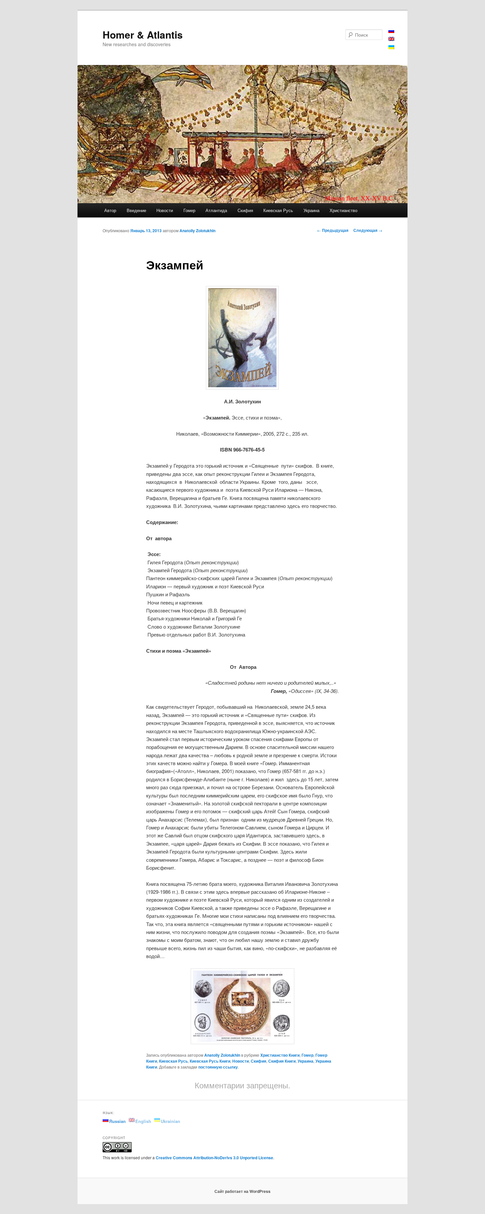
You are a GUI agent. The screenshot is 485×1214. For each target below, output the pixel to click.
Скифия (245, 210)
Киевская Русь (278, 210)
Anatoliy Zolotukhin (197, 230)
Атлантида (216, 210)
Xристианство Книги (280, 1055)
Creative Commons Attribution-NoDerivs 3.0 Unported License (214, 1158)
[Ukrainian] (391, 47)
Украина (311, 210)
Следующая (367, 230)
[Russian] (391, 30)
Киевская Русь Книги (210, 1061)
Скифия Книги (282, 1061)
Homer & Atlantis (143, 34)
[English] (391, 38)
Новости (164, 210)
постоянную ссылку (218, 1067)
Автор (110, 210)
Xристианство (343, 210)
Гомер (189, 210)
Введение (136, 210)
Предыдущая (332, 230)
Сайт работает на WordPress (242, 1191)
